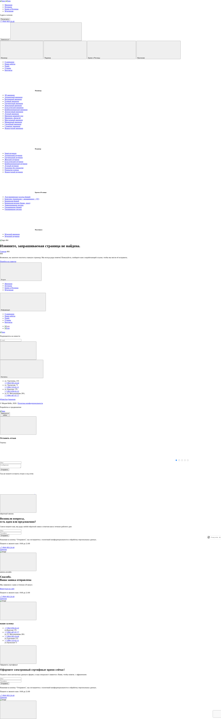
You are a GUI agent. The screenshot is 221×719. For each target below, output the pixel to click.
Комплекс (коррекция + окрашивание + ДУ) (22, 199)
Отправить (4, 470)
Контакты (8, 70)
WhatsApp (4, 399)
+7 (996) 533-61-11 (12, 387)
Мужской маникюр (12, 234)
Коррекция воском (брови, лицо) (17, 203)
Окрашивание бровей (13, 207)
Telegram (3, 550)
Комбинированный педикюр (16, 164)
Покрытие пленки (12, 170)
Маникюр (8, 5)
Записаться (5, 39)
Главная (3, 251)
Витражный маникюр (13, 99)
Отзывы (8, 68)
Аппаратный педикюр (13, 155)
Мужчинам (9, 11)
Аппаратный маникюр (13, 97)
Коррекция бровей (12, 201)
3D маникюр (10, 95)
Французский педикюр (14, 172)
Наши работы (10, 64)
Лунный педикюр (12, 166)
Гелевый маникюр (12, 101)
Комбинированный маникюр (16, 110)
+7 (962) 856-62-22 (12, 391)
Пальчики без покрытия (14, 168)
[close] (219, 537)
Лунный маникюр (12, 114)
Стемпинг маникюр (12, 126)
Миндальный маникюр (14, 120)
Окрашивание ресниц (13, 209)
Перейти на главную (8, 261)
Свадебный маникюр (13, 124)
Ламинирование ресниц (14, 205)
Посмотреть (5, 19)
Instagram (11, 399)
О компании (9, 62)
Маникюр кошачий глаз (14, 116)
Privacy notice (214, 537)
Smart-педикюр (10, 153)
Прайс (7, 66)
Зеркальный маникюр (13, 105)
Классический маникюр (14, 108)
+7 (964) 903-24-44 (7, 21)
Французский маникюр (14, 128)
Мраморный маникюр (13, 122)
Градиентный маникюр (14, 103)
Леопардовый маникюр (14, 112)
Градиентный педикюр (14, 157)
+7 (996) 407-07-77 (12, 395)
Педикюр (8, 7)
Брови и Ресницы (11, 9)
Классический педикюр (14, 162)
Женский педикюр (12, 160)
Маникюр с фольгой (13, 118)
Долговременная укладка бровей (17, 197)
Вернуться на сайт (7, 589)
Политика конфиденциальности (30, 403)
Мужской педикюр (12, 236)
